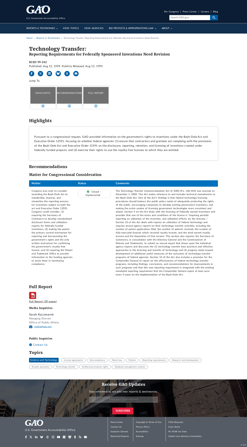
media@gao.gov (43, 327)
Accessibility (142, 432)
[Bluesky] (60, 73)
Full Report (96, 93)
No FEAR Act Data (177, 432)
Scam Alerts (174, 427)
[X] (42, 73)
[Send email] (77, 73)
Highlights (42, 93)
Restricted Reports (120, 436)
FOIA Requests (175, 422)
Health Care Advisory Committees (184, 436)
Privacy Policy (143, 427)
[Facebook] (33, 73)
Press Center (190, 12)
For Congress (171, 12)
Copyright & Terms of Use (148, 422)
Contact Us (40, 345)
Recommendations (69, 93)
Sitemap (140, 436)
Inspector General (119, 432)
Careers (205, 12)
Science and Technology (43, 360)
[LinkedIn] (51, 73)
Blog (215, 12)
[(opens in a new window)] (26, 437)
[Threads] (68, 73)
